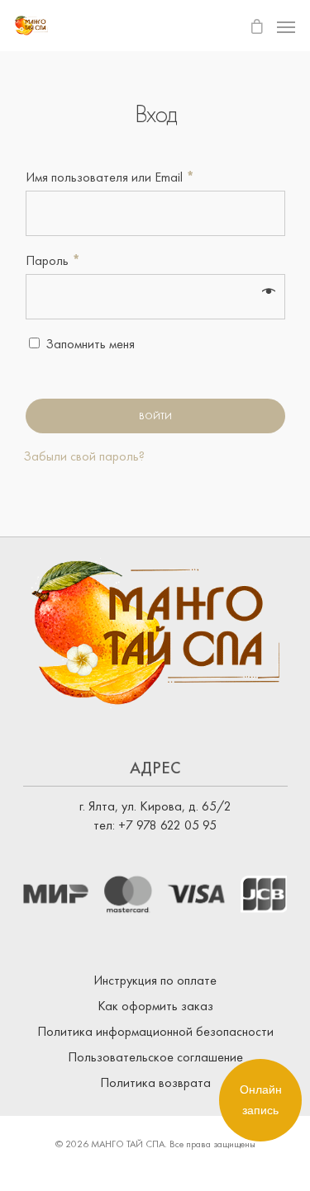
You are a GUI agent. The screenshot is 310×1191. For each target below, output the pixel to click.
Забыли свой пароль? (84, 456)
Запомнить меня (90, 343)
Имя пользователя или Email (110, 177)
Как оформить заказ (155, 1005)
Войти (155, 416)
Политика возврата (155, 1082)
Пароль (53, 260)
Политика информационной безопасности (155, 1031)
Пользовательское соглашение (155, 1057)
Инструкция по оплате (155, 980)
